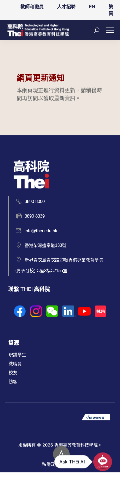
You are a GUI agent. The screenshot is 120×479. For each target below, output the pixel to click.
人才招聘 (66, 6)
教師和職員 (32, 6)
